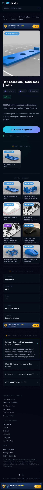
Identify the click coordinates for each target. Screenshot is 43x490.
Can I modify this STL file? (15, 382)
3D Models (13, 18)
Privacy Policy (8, 453)
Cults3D (5, 428)
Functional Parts (8, 406)
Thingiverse (7, 424)
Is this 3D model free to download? (19, 374)
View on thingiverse (23, 129)
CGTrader (6, 437)
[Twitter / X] (23, 474)
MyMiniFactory (8, 441)
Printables (6, 434)
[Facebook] (19, 474)
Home (5, 19)
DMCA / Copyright (9, 456)
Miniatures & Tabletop (10, 402)
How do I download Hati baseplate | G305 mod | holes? (19, 343)
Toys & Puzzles (8, 412)
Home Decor (7, 409)
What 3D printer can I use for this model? (18, 365)
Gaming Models (8, 416)
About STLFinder (9, 449)
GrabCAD (6, 431)
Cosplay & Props (9, 399)
